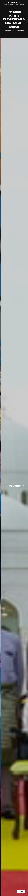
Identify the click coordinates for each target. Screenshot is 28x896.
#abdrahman (14, 3)
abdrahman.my (20, 30)
